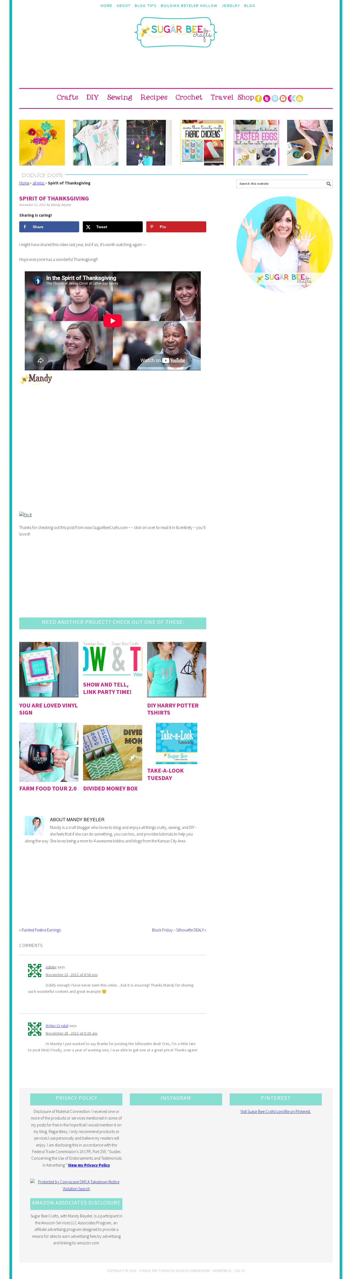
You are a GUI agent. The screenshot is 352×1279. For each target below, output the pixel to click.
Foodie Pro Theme (154, 1271)
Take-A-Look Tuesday (165, 774)
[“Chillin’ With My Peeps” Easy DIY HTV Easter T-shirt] (96, 143)
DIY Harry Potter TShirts (173, 708)
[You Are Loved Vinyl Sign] (48, 669)
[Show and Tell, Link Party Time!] (112, 659)
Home (24, 183)
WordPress (222, 1271)
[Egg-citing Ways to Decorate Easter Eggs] (256, 143)
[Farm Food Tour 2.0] (48, 752)
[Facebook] (258, 98)
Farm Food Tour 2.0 (48, 788)
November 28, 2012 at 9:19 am (71, 1033)
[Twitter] (266, 98)
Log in (239, 1271)
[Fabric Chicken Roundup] (203, 143)
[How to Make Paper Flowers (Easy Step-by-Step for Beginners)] (42, 143)
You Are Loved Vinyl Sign (48, 708)
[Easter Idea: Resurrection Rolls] (310, 143)
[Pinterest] (275, 98)
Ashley (51, 966)
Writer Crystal (57, 1025)
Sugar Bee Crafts (176, 37)
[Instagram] (283, 98)
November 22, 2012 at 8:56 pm (72, 974)
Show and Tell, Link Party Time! (107, 687)
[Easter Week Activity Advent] (149, 143)
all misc (38, 183)
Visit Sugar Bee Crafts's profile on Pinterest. (275, 1111)
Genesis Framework (193, 1271)
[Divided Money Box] (112, 752)
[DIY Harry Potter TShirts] (176, 669)
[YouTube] (299, 98)
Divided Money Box (110, 788)
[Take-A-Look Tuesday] (176, 743)
